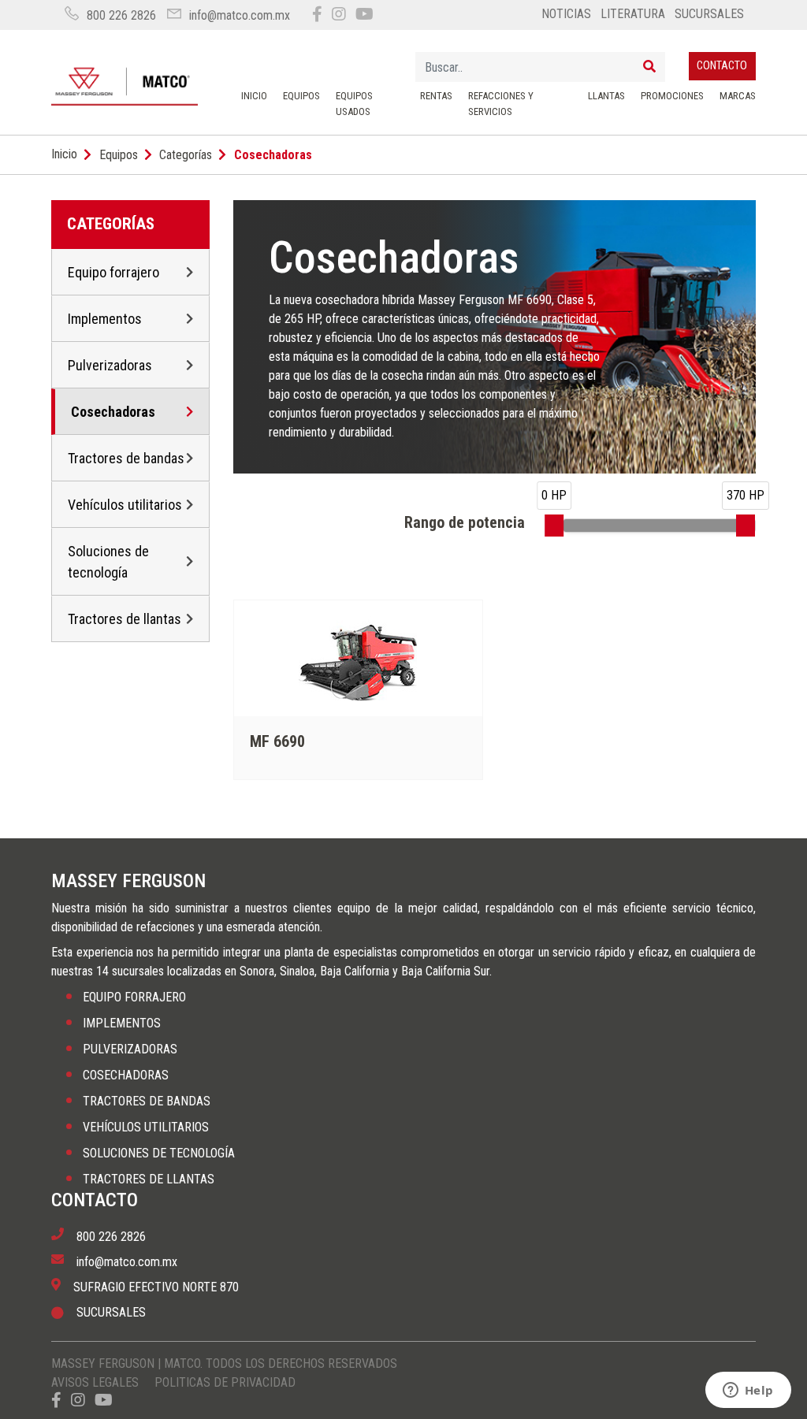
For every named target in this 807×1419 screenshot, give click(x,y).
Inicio (64, 154)
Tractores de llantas (124, 619)
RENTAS (436, 96)
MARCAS (738, 96)
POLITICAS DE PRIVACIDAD (225, 1382)
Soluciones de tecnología (108, 562)
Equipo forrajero (113, 272)
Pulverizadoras (110, 365)
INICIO (254, 96)
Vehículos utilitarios (125, 504)
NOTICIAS (566, 13)
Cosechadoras (113, 411)
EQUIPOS (301, 96)
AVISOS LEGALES (95, 1382)
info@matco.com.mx (239, 15)
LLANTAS (606, 96)
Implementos (105, 318)
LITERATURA (633, 13)
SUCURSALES (709, 13)
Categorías (185, 154)
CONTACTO (722, 65)
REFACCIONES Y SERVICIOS (501, 103)
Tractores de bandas (126, 458)
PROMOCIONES (672, 96)
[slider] (554, 525)
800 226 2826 (121, 15)
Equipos (118, 154)
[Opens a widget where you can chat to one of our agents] (748, 1391)
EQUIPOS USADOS (354, 103)
